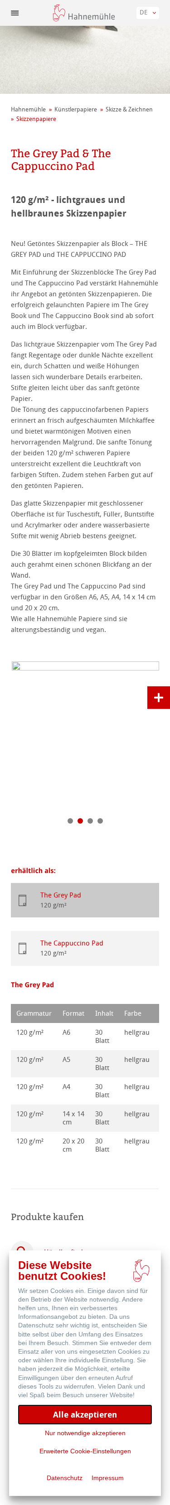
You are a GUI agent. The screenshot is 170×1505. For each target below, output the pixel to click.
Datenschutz (65, 1477)
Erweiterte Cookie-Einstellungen (85, 1451)
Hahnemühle (28, 109)
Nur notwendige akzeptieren (85, 1433)
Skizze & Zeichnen (129, 109)
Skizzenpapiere (36, 119)
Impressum (108, 1477)
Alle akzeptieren (85, 1414)
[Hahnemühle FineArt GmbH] (84, 13)
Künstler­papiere (75, 109)
